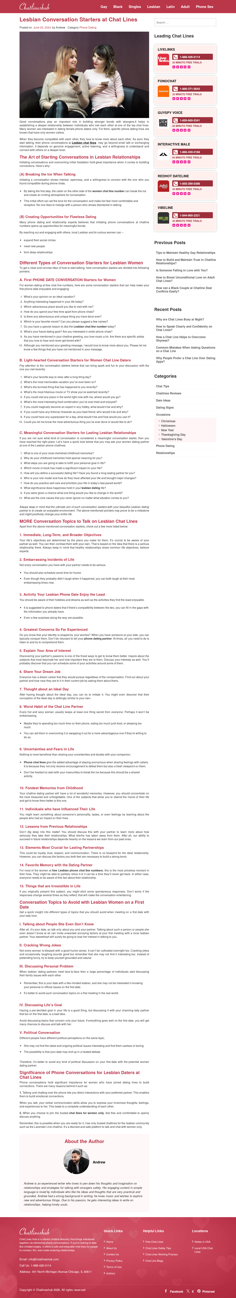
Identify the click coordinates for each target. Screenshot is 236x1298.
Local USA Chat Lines (204, 1249)
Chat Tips (162, 386)
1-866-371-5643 (190, 89)
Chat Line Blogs (154, 1260)
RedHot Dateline (173, 176)
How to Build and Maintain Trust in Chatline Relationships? (186, 261)
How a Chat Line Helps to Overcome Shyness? (181, 338)
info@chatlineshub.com (44, 1259)
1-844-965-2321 (190, 215)
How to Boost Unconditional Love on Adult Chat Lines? (185, 279)
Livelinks (166, 49)
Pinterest (208, 1291)
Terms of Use (114, 1267)
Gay (104, 6)
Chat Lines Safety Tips (158, 1248)
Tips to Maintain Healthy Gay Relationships (185, 253)
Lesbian (153, 6)
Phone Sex (204, 6)
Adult (185, 6)
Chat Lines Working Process (161, 1254)
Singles (135, 6)
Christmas (168, 421)
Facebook (176, 1291)
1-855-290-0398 (190, 183)
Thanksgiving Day (173, 434)
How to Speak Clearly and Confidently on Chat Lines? (184, 328)
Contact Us (112, 1254)
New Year (167, 430)
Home (109, 1241)
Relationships (165, 453)
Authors (110, 1273)
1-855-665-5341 (190, 120)
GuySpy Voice (170, 113)
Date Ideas (163, 400)
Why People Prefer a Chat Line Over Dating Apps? (185, 360)
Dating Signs (165, 407)
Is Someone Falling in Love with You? (182, 270)
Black (117, 6)
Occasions (163, 414)
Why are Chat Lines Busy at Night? (180, 319)
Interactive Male (174, 144)
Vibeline (165, 208)
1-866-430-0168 (190, 152)
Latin (170, 6)
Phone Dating (87, 27)
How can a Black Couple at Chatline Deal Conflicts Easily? (184, 289)
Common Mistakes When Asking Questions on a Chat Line (185, 349)
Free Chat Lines (154, 1241)
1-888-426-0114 (190, 57)
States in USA (202, 1241)
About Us (111, 1248)
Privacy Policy (114, 1260)
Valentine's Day (171, 439)
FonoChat (167, 81)
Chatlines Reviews (168, 393)
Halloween (168, 425)
